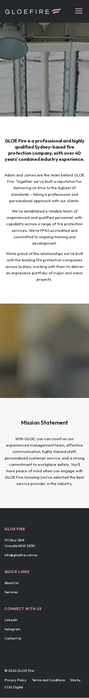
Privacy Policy (16, 680)
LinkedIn (11, 620)
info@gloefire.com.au (21, 555)
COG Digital (14, 687)
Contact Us (13, 638)
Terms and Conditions (48, 680)
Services (11, 592)
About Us (12, 583)
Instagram (12, 629)
